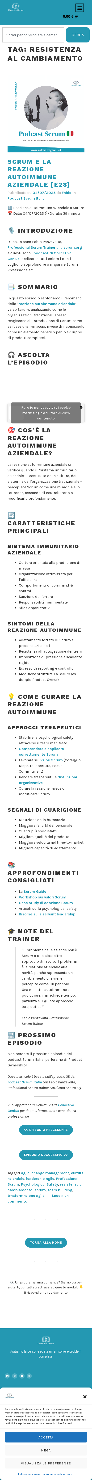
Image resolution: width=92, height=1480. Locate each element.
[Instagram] (14, 1376)
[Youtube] (22, 1376)
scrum (40, 1190)
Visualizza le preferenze (46, 1463)
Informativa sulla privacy (57, 1474)
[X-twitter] (29, 1376)
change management (50, 1173)
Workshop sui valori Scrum (42, 897)
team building (60, 1190)
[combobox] (33, 34)
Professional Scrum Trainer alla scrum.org (45, 247)
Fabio (66, 192)
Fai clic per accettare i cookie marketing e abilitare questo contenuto (46, 412)
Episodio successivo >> (46, 1155)
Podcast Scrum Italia (26, 198)
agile (25, 1173)
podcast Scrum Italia (25, 1082)
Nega (46, 1450)
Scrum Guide (35, 891)
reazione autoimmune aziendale (47, 304)
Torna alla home (46, 1243)
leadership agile (40, 1178)
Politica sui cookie (29, 1474)
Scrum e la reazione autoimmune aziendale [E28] (39, 173)
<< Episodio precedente (46, 1130)
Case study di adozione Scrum (46, 903)
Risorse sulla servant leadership (47, 914)
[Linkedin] (7, 1376)
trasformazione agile (26, 1195)
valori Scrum (52, 760)
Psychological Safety (39, 1184)
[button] (85, 1396)
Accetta (45, 1437)
